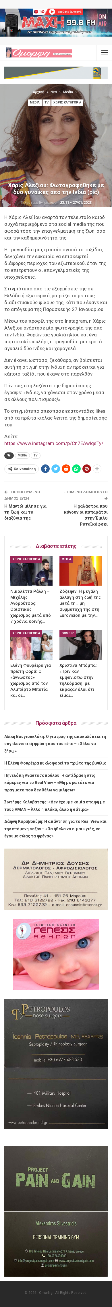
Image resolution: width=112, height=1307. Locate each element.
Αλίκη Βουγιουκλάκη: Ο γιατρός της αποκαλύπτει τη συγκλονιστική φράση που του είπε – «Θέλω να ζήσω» (55, 743)
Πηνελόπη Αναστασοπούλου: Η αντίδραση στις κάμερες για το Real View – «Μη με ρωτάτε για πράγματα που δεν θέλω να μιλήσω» (49, 782)
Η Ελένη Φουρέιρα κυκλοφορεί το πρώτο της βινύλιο (55, 763)
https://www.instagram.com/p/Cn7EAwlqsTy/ (53, 443)
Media (35, 102)
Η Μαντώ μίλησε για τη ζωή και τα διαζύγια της (25, 512)
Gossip (67, 633)
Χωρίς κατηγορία (67, 102)
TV (47, 102)
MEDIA (22, 455)
